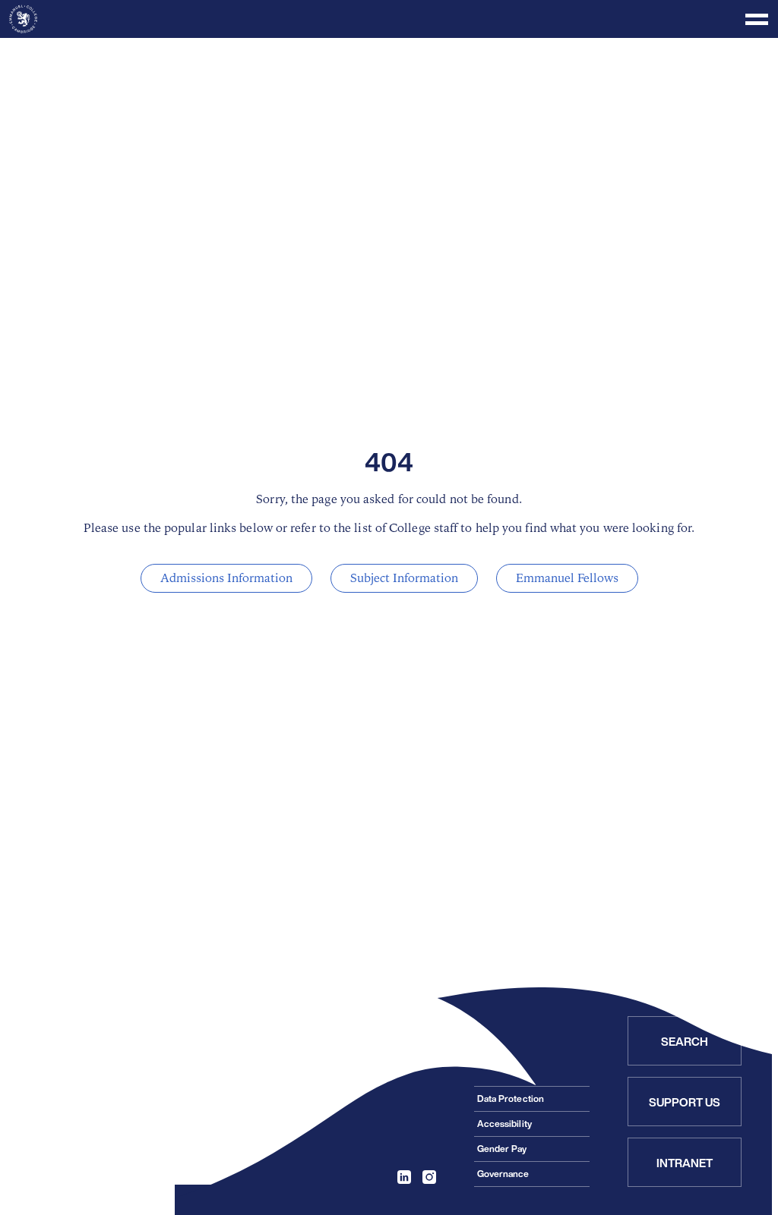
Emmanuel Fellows (567, 578)
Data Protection (510, 1098)
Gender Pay (502, 1148)
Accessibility (504, 1123)
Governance (503, 1173)
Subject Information (404, 578)
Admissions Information (226, 578)
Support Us (685, 1102)
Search (685, 1041)
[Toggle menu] (389, 19)
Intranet (684, 1162)
